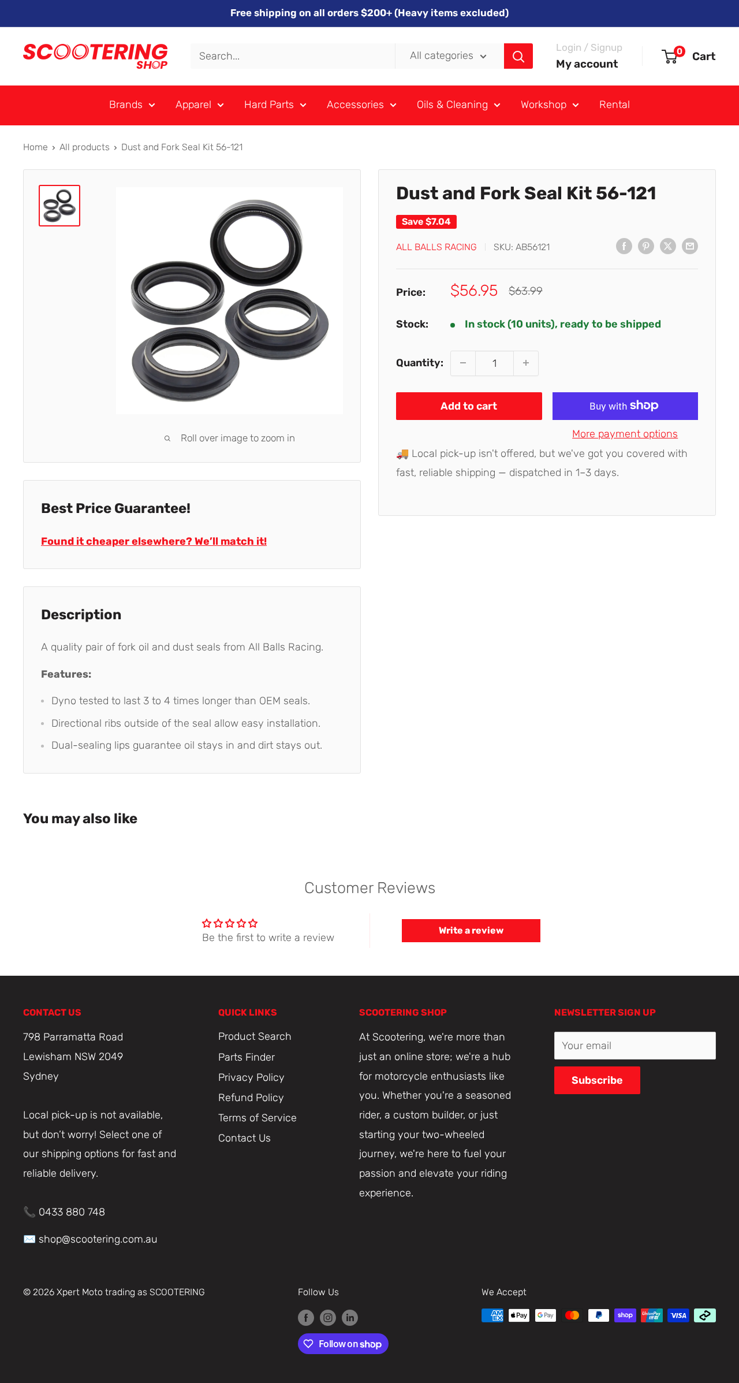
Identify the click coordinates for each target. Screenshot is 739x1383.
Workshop (543, 104)
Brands (126, 104)
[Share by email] (690, 245)
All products (84, 147)
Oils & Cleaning (452, 104)
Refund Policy (251, 1097)
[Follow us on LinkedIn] (350, 1317)
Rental (614, 104)
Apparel (193, 104)
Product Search (255, 1036)
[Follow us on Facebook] (306, 1317)
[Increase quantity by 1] (526, 363)
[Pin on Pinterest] (646, 245)
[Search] (518, 56)
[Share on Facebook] (624, 245)
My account (587, 63)
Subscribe (597, 1080)
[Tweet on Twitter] (668, 245)
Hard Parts (269, 104)
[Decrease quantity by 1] (463, 363)
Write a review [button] (471, 930)
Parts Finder (246, 1057)
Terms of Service (257, 1117)
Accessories (355, 104)
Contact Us (244, 1138)
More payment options (625, 433)
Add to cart (469, 405)
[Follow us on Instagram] (328, 1317)
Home (35, 147)
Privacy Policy (251, 1077)
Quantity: (419, 362)
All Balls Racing (436, 246)
